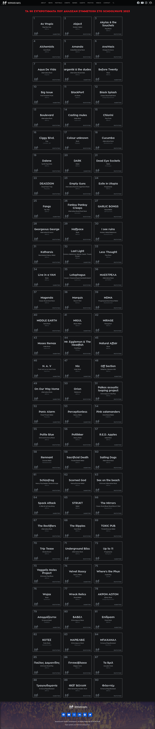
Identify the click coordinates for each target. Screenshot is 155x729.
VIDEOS (98, 3)
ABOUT (43, 3)
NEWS (50, 3)
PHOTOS (90, 3)
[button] (151, 3)
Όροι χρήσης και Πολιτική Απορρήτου (77, 724)
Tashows (11, 728)
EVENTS (67, 3)
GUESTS (82, 3)
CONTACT (107, 3)
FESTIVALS (58, 3)
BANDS (74, 3)
